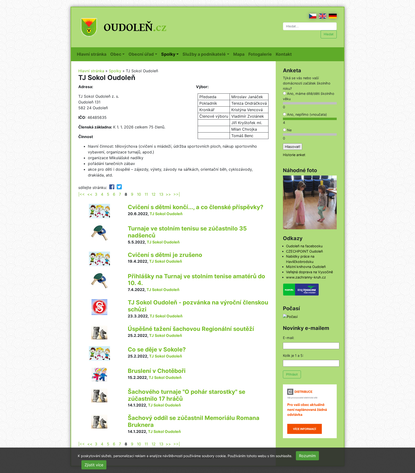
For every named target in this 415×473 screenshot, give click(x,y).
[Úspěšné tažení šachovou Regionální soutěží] (99, 332)
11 (146, 194)
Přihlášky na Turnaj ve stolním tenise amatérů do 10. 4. (196, 280)
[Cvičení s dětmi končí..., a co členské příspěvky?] (99, 210)
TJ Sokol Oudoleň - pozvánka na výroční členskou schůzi (198, 306)
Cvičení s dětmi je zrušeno (165, 254)
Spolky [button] (168, 54)
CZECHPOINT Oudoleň (304, 251)
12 (154, 194)
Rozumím (307, 455)
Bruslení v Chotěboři (157, 370)
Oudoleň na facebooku (304, 246)
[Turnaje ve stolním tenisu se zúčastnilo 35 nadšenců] (99, 232)
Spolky (115, 70)
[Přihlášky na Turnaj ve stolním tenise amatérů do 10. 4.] (99, 280)
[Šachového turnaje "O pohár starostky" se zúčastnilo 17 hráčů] (99, 395)
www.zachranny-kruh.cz (306, 277)
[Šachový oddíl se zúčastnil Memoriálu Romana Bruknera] (99, 421)
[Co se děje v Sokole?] (99, 353)
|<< (81, 194)
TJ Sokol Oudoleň (166, 213)
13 (161, 194)
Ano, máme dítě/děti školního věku (308, 96)
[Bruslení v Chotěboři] (99, 374)
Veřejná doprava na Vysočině (309, 272)
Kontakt (285, 54)
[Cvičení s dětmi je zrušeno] (99, 258)
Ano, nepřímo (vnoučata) (306, 114)
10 (139, 194)
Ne (289, 130)
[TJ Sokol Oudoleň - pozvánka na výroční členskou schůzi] (99, 306)
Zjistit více (94, 464)
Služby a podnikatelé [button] (204, 54)
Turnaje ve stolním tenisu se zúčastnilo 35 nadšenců (187, 232)
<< (89, 194)
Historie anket (294, 155)
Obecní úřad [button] (141, 54)
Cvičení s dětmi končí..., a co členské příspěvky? (195, 207)
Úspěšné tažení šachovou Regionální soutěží (191, 328)
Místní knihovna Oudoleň (306, 267)
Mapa (239, 54)
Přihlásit (292, 374)
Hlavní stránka (92, 54)
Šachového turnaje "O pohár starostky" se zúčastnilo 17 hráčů (186, 395)
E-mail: (288, 338)
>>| (176, 194)
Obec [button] (115, 54)
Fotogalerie (261, 54)
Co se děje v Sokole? (157, 349)
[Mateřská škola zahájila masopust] (310, 202)
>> (168, 194)
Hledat (329, 34)
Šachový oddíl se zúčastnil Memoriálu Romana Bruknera (193, 421)
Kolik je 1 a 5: (293, 355)
